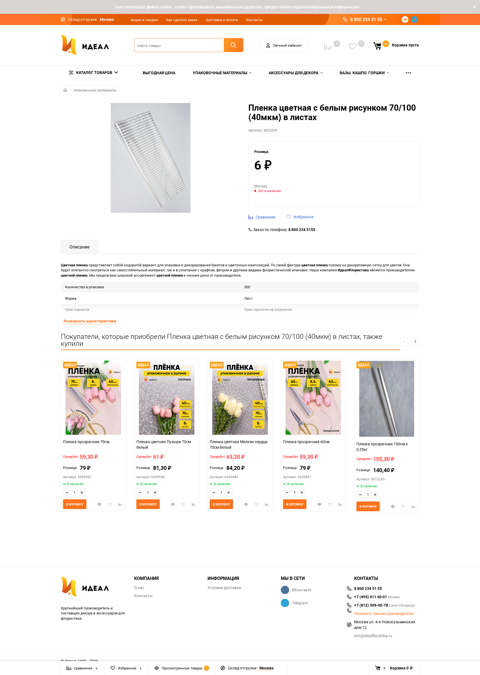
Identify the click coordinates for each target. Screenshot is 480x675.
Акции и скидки (144, 19)
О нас (139, 588)
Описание (79, 247)
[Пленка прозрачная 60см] (313, 398)
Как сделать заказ (182, 19)
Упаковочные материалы (95, 90)
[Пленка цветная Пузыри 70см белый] (166, 398)
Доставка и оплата (222, 19)
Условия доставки (224, 588)
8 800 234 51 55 (366, 19)
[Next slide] (415, 342)
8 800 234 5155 (301, 230)
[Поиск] (233, 45)
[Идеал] (93, 587)
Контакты (254, 19)
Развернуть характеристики (90, 321)
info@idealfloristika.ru (373, 635)
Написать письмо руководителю (384, 614)
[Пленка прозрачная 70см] (93, 398)
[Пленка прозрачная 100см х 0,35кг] (386, 399)
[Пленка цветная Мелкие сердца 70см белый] (240, 398)
